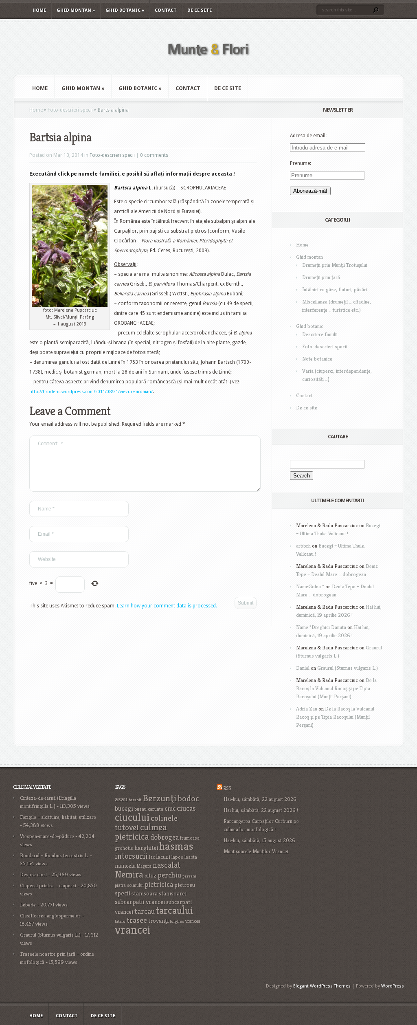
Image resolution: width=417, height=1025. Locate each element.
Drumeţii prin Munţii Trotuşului (334, 265)
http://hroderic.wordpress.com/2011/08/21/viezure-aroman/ (91, 391)
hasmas (176, 846)
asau (121, 799)
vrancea (192, 921)
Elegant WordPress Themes (322, 986)
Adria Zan (306, 708)
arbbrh (303, 545)
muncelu (125, 865)
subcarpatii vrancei (140, 902)
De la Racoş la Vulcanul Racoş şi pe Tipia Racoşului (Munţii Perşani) (336, 688)
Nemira (129, 874)
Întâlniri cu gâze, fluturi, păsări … (336, 289)
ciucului (132, 817)
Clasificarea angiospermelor (50, 915)
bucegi (124, 808)
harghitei (146, 847)
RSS (227, 788)
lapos (177, 857)
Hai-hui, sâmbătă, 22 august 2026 (260, 799)
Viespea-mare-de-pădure (47, 836)
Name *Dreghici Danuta (321, 627)
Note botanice (317, 358)
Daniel (302, 667)
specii (122, 893)
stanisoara (145, 893)
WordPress (392, 986)
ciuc (170, 808)
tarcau (144, 911)
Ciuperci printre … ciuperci (48, 885)
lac (152, 857)
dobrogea (164, 837)
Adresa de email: (308, 136)
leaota (190, 857)
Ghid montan (76, 10)
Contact (166, 10)
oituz (150, 875)
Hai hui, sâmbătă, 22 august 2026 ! (261, 810)
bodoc (188, 798)
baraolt (135, 800)
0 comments (154, 155)
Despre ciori (33, 874)
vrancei (133, 929)
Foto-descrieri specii (70, 110)
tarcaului (174, 910)
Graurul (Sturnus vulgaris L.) (347, 667)
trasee (137, 920)
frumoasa (190, 838)
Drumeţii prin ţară (321, 277)
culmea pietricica (141, 832)
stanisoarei (173, 893)
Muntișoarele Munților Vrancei (256, 851)
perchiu (169, 875)
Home (39, 10)
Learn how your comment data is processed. (167, 606)
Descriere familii (320, 334)
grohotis (124, 848)
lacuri (163, 856)
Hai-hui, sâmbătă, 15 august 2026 (259, 840)
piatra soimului (129, 885)
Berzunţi (160, 798)
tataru (120, 921)
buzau (140, 809)
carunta (155, 809)
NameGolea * (310, 586)
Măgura (144, 866)
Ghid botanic (124, 10)
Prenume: (300, 163)
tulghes (177, 921)
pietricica (159, 884)
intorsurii (131, 856)
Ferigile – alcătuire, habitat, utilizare (58, 817)
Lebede (28, 904)
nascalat (166, 865)
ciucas (186, 808)
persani (189, 876)
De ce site (199, 10)
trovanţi (158, 920)
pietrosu (184, 885)
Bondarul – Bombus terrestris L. (54, 855)
